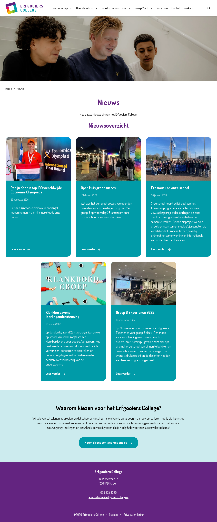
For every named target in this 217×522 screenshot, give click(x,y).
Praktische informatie (114, 8)
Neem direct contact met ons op (106, 442)
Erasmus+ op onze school (170, 188)
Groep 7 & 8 (142, 8)
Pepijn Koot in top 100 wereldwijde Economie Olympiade (36, 190)
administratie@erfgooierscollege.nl (108, 497)
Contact (176, 8)
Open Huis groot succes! (98, 188)
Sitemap (114, 514)
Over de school (85, 8)
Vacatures (162, 8)
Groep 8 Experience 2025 (135, 312)
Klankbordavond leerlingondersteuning (62, 314)
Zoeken (188, 8)
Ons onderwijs (60, 8)
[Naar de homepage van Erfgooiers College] (24, 8)
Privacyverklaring (134, 514)
